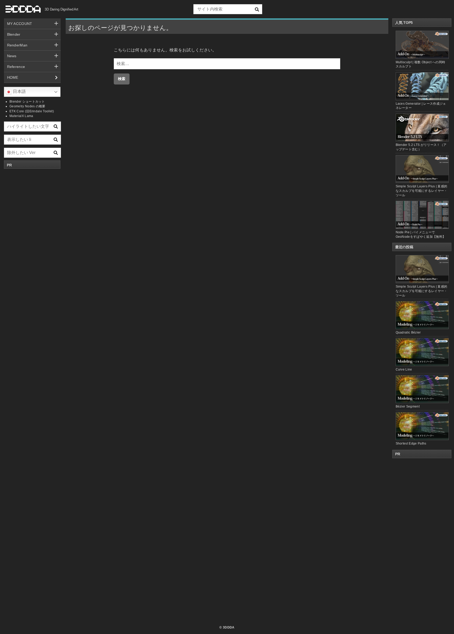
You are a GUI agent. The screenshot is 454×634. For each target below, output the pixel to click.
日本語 (19, 91)
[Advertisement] (32, 250)
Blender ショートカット (27, 101)
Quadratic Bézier (408, 332)
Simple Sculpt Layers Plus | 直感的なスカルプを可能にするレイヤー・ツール (421, 190)
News (12, 56)
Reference (16, 67)
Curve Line (404, 369)
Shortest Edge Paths (411, 443)
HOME (12, 77)
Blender (13, 34)
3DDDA (229, 627)
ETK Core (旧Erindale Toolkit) (31, 111)
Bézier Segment (408, 406)
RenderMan (17, 45)
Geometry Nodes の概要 (27, 106)
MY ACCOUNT (19, 24)
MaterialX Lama (21, 116)
